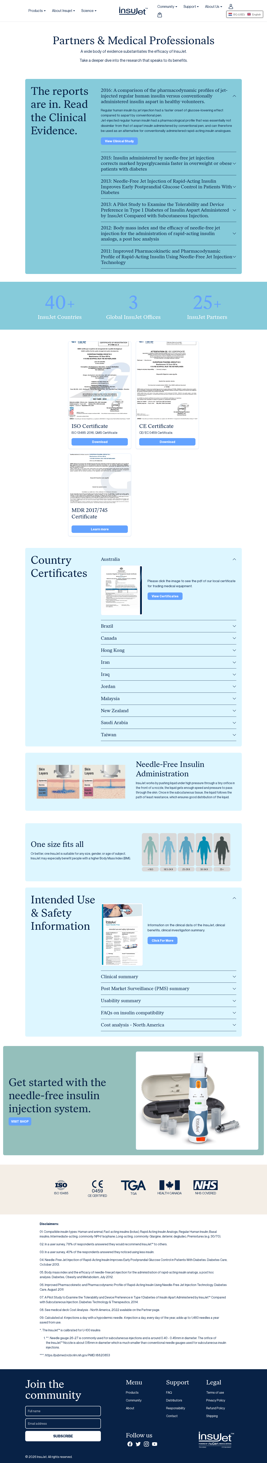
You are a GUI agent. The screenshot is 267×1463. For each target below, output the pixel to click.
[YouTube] (155, 1444)
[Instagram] (146, 1444)
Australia (110, 559)
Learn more (100, 529)
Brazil (107, 626)
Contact (172, 1416)
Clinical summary (119, 976)
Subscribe (63, 1436)
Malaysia (110, 698)
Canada (109, 638)
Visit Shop (20, 1121)
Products (132, 1392)
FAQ (169, 1392)
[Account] (230, 6)
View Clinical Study (119, 141)
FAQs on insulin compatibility (132, 1013)
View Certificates (165, 596)
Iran (105, 662)
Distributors (174, 1400)
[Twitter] (138, 1444)
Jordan (108, 686)
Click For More (162, 940)
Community (134, 1400)
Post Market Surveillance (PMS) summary (145, 988)
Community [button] (165, 6)
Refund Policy (215, 1408)
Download (100, 442)
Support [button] (190, 6)
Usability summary (121, 1000)
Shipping (212, 1416)
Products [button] (35, 10)
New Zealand (115, 710)
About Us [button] (212, 6)
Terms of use (215, 1392)
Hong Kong (113, 650)
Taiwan (108, 734)
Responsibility (175, 1408)
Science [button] (87, 10)
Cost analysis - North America (132, 1025)
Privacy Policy (215, 1400)
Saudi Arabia (114, 722)
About (130, 1408)
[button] (159, 15)
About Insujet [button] (62, 10)
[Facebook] (130, 1444)
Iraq (105, 674)
